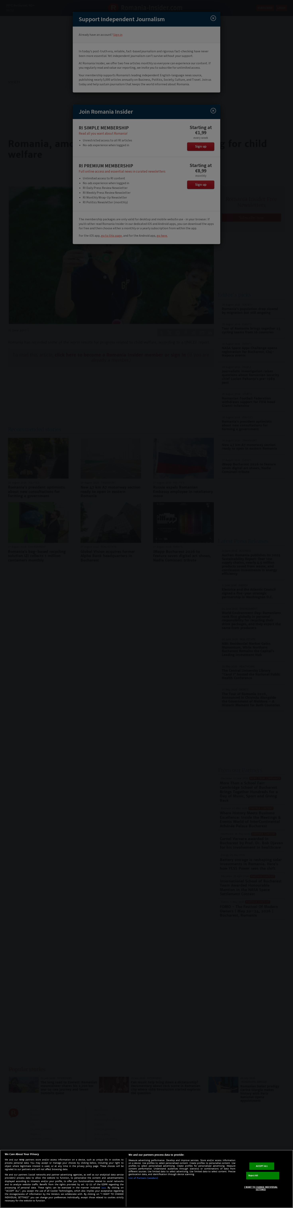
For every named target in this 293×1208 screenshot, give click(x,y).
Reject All (253, 1175)
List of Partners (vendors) (143, 1178)
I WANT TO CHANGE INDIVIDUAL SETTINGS (261, 1188)
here (103, 1187)
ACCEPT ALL (262, 1166)
